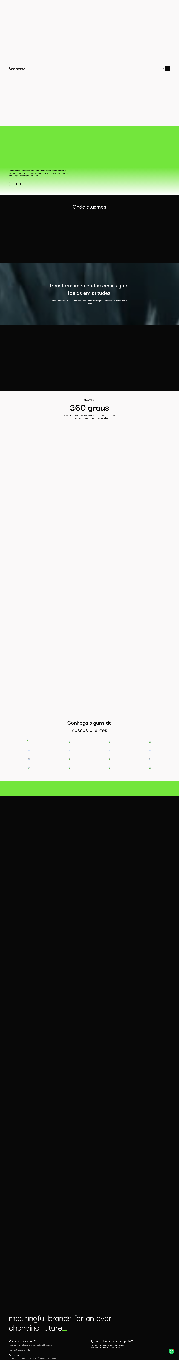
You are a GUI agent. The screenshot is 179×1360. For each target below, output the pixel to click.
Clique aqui (95, 1345)
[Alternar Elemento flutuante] (171, 1351)
